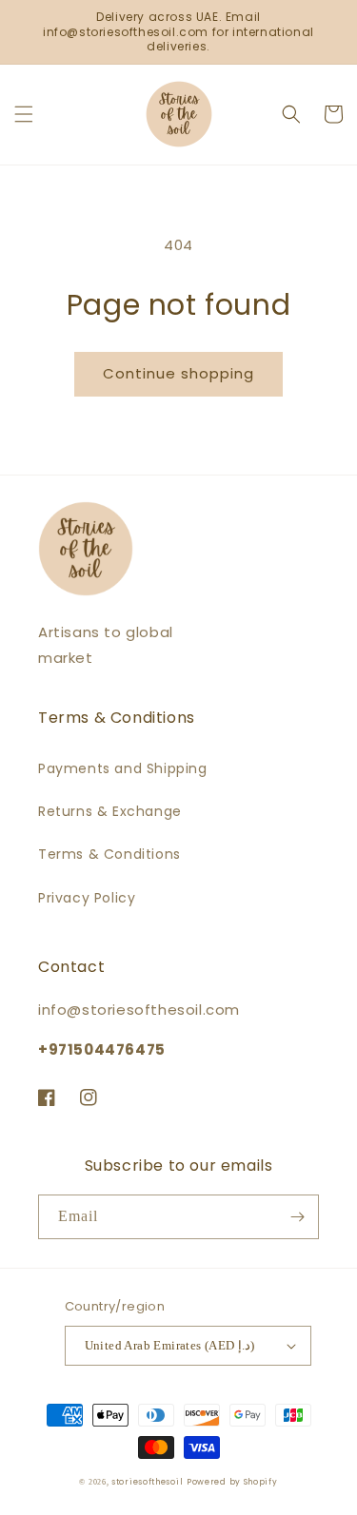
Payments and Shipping (123, 768)
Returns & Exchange (110, 811)
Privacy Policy (86, 897)
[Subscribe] (297, 1217)
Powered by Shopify (232, 1481)
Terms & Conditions (109, 854)
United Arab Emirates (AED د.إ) (170, 1345)
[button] (24, 114)
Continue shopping (178, 373)
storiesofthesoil (147, 1481)
